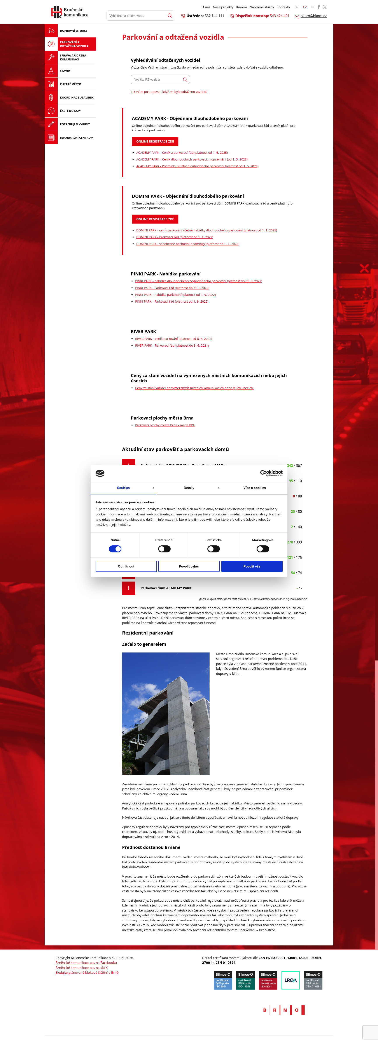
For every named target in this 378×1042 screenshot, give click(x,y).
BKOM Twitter (325, 7)
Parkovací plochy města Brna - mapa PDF (165, 425)
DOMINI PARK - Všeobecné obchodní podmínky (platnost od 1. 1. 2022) (187, 244)
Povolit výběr (189, 566)
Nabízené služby (262, 7)
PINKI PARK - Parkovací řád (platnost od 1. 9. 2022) (171, 301)
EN (296, 7)
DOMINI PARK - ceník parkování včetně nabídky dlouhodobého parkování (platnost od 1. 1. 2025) (206, 230)
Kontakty (283, 7)
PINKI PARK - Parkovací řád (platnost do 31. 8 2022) (172, 288)
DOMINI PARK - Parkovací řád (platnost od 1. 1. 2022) (174, 237)
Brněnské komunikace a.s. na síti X (82, 967)
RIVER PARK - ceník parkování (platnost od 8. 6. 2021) (173, 339)
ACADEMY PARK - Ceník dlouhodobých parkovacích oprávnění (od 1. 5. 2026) (191, 159)
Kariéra (241, 7)
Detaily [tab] (189, 488)
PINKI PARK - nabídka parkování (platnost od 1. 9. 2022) (175, 295)
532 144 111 (214, 15)
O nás (205, 7)
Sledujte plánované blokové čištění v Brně (87, 972)
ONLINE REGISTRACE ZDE (155, 141)
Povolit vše (251, 566)
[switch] (164, 548)
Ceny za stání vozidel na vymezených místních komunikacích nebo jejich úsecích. (194, 388)
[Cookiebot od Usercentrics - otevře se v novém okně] (263, 473)
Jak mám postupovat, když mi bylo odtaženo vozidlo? (169, 92)
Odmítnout (126, 566)
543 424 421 (279, 15)
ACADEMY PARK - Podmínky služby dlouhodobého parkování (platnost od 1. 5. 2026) (197, 166)
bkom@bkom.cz (314, 15)
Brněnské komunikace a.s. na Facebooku (86, 962)
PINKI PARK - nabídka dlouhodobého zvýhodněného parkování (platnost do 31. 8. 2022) (198, 281)
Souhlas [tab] (123, 488)
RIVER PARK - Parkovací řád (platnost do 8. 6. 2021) (172, 345)
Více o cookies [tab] (254, 488)
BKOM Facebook (319, 7)
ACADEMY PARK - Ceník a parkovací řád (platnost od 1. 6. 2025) (182, 152)
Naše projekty (223, 7)
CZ (305, 7)
